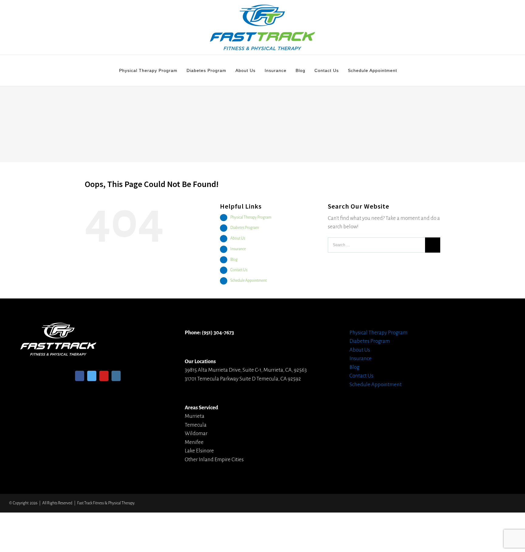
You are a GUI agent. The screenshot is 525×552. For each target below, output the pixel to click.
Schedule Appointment (248, 280)
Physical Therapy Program (250, 217)
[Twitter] (91, 376)
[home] (58, 327)
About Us (237, 238)
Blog (234, 259)
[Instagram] (116, 376)
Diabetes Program (244, 228)
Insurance (238, 249)
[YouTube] (103, 376)
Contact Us (238, 270)
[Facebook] (79, 376)
